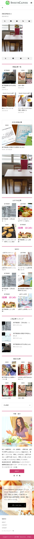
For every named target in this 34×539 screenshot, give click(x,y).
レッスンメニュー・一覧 (8, 530)
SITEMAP (4, 528)
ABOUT (17, 471)
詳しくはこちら (17, 505)
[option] (17, 138)
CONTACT (4, 525)
